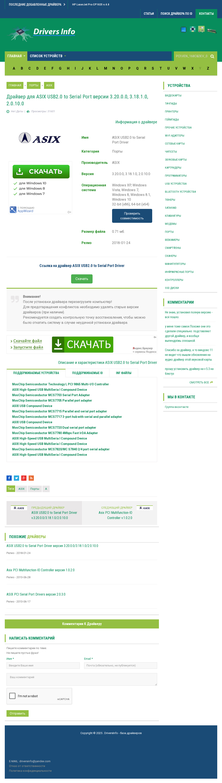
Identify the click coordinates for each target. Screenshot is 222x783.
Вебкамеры (172, 239)
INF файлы (123, 373)
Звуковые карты (176, 159)
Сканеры (170, 255)
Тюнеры (170, 199)
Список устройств (46, 56)
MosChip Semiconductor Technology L (60, 384)
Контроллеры (174, 280)
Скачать (81, 279)
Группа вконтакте (176, 407)
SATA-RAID (170, 207)
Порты (34, 488)
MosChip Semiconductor (51, 395)
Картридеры (173, 167)
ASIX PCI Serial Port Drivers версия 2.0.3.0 (36, 594)
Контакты (206, 13)
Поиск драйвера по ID (176, 13)
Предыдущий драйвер (47, 507)
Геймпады (172, 119)
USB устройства (175, 183)
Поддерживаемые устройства (36, 373)
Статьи (149, 13)
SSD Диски (172, 288)
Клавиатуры (173, 215)
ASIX (49, 389)
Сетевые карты (175, 143)
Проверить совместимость (132, 216)
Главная (14, 56)
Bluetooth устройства (180, 191)
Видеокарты (173, 95)
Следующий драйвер (116, 507)
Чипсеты (171, 151)
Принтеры (171, 111)
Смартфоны (173, 247)
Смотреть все (199, 382)
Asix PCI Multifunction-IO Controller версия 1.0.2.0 (41, 570)
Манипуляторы (175, 263)
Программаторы (176, 175)
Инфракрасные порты (179, 271)
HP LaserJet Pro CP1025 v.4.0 (90, 4)
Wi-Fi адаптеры (174, 135)
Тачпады (171, 103)
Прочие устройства (178, 127)
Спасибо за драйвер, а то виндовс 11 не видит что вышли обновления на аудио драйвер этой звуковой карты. (189, 354)
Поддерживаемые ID (87, 373)
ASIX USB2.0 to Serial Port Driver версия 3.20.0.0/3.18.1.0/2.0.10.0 (52, 546)
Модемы (170, 223)
